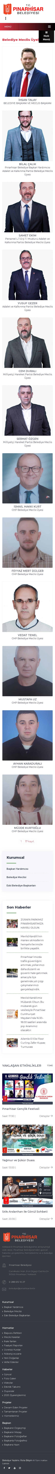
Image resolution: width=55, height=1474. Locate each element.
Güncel (7, 1374)
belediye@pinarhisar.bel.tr (22, 1288)
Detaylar (44, 1116)
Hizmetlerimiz (11, 1415)
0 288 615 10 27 (17, 1282)
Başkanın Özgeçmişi (15, 1428)
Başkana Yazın (11, 1444)
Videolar (8, 1382)
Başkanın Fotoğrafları (15, 1436)
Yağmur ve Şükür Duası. (18, 1160)
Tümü (50, 1065)
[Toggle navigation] (5, 18)
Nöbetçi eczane (12, 1353)
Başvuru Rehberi (13, 1333)
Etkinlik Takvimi (12, 1386)
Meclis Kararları (12, 1337)
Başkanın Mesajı (12, 1432)
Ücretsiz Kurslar (12, 1349)
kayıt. (29, 841)
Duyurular (9, 1391)
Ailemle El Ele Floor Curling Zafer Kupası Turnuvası (33, 1042)
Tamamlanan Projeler (15, 1411)
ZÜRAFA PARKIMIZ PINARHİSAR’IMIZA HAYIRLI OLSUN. (32, 923)
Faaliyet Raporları (13, 1345)
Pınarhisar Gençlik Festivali (20, 1109)
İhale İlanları (10, 1341)
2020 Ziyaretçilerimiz (15, 1395)
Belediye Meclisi (16, 877)
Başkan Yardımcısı (17, 869)
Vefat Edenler (11, 1362)
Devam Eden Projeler (15, 1407)
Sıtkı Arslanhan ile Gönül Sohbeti (25, 1211)
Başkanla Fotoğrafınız (15, 1440)
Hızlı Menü (46, 38)
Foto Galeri (10, 1378)
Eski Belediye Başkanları (21, 885)
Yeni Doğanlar (11, 1358)
